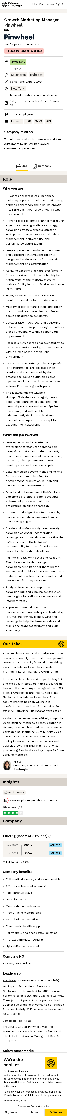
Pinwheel (13, 25)
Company (44, 165)
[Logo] (12, 4)
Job (24, 165)
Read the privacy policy (15, 1100)
